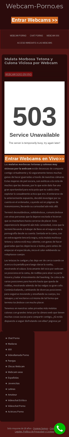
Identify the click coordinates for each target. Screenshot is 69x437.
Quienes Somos (40, 428)
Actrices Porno (16, 411)
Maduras (12, 343)
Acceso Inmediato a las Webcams (34, 42)
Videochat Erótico (17, 400)
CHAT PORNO (36, 35)
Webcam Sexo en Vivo (18, 74)
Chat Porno (14, 338)
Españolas (13, 377)
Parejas (12, 360)
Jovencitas (14, 383)
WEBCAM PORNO (18, 35)
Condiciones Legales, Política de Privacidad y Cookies (38, 430)
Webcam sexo (15, 372)
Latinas (11, 389)
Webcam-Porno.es (34, 6)
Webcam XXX (53, 35)
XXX (10, 349)
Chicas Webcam (16, 366)
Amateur (12, 394)
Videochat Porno (16, 406)
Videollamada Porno (18, 355)
